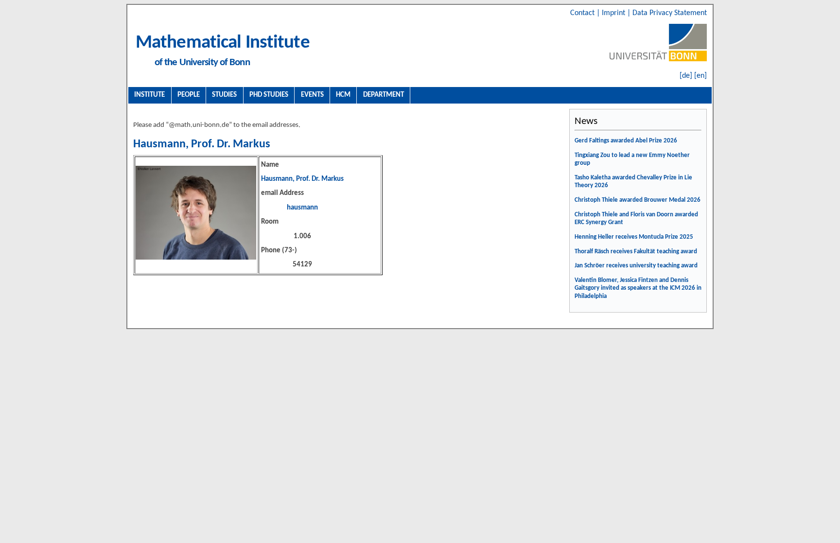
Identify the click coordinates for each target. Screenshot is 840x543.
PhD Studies (268, 95)
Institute (149, 95)
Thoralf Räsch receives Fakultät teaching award (636, 251)
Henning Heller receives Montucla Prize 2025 (634, 237)
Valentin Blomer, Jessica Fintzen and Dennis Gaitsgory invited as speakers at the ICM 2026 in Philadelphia (638, 288)
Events (312, 95)
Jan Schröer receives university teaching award (636, 266)
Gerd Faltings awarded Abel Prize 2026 (626, 141)
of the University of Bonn (202, 62)
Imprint (614, 13)
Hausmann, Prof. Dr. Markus (201, 144)
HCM (343, 95)
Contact (583, 13)
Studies (224, 95)
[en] (700, 76)
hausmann (302, 207)
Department (383, 95)
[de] (686, 76)
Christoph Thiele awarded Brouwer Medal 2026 (637, 200)
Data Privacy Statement (669, 13)
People (188, 95)
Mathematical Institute (223, 43)
